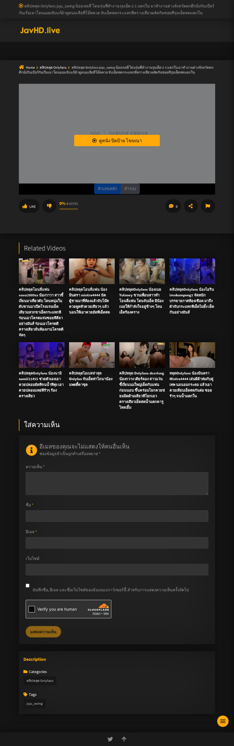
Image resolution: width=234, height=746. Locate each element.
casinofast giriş (32, 26)
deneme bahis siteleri (55, 8)
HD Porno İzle (104, 158)
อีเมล (31, 531)
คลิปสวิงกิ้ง (71, 48)
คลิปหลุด (104, 48)
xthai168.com (167, 73)
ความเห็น (35, 466)
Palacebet (98, 2)
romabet (55, 26)
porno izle (20, 2)
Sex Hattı (27, 32)
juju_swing (35, 703)
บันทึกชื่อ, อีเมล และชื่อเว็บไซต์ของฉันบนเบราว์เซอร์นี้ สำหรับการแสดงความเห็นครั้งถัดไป (111, 589)
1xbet (88, 20)
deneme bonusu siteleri (122, 8)
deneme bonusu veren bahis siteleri (114, 14)
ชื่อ (29, 504)
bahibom (137, 2)
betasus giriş (106, 20)
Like (32, 206)
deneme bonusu (211, 8)
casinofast (118, 2)
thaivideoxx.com (127, 97)
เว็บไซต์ (32, 558)
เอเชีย (145, 61)
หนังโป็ (119, 61)
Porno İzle (127, 158)
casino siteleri (87, 8)
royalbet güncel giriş (70, 2)
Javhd (144, 158)
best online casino (205, 14)
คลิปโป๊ (91, 61)
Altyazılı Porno (77, 158)
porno (5, 2)
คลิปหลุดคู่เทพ (190, 48)
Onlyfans (38, 48)
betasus (127, 20)
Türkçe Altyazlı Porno (54, 32)
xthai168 (159, 158)
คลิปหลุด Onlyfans (40, 680)
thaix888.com (190, 115)
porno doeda (40, 2)
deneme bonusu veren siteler (173, 2)
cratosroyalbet (201, 20)
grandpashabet (96, 26)
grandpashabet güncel (131, 26)
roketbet (73, 26)
